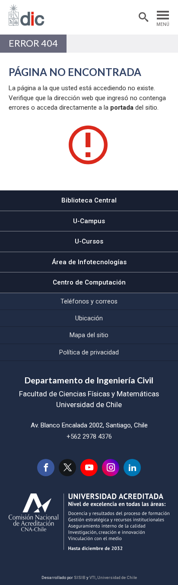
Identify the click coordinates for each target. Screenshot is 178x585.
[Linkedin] (132, 467)
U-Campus (89, 221)
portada (122, 107)
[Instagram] (110, 467)
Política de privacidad (89, 352)
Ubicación (89, 318)
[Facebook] (45, 467)
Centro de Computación (89, 282)
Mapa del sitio (89, 335)
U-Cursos (89, 241)
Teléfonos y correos (89, 301)
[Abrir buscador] (143, 17)
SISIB (80, 577)
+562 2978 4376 (89, 436)
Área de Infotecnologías (89, 262)
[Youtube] (89, 467)
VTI (92, 577)
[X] (67, 467)
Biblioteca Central (89, 200)
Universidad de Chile (117, 577)
